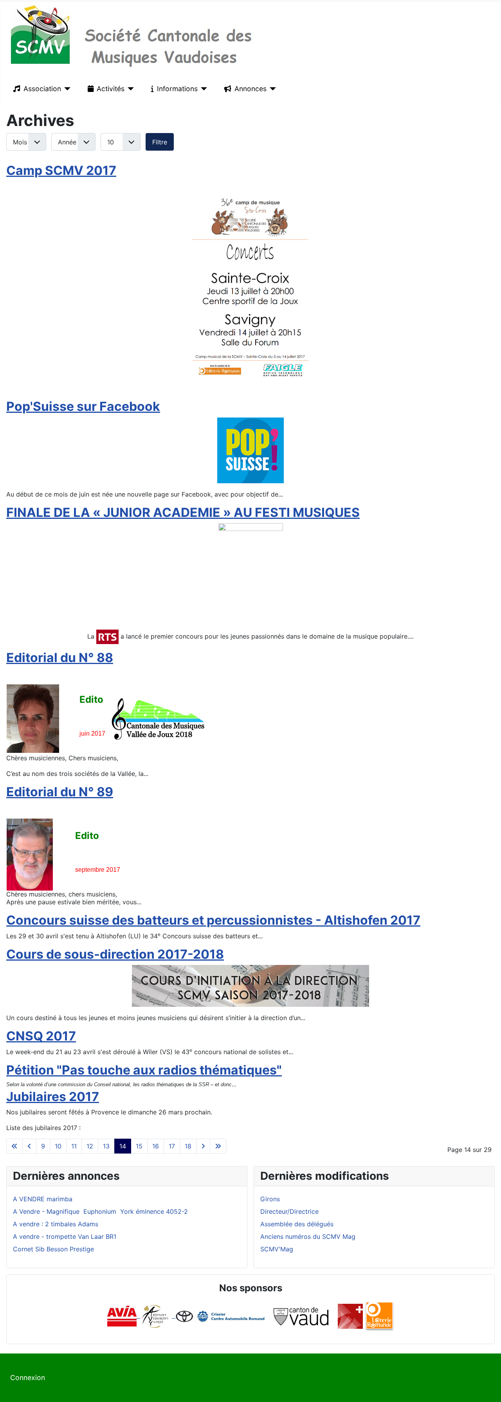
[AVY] (155, 1315)
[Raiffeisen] (174, 1315)
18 (188, 1146)
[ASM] (350, 1315)
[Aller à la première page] (14, 1146)
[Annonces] (271, 88)
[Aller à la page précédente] (29, 1146)
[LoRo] (379, 1315)
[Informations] (202, 88)
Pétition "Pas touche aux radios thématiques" (144, 1070)
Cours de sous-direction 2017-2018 (115, 954)
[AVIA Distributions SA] (124, 1315)
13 (106, 1146)
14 (122, 1146)
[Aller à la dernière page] (218, 1146)
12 (90, 1146)
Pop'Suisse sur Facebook (83, 406)
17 (172, 1146)
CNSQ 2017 (41, 1036)
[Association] (66, 88)
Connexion (27, 1377)
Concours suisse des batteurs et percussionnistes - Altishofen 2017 (213, 920)
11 (74, 1146)
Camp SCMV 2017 (61, 170)
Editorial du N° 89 (59, 791)
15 (139, 1146)
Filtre (159, 142)
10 (58, 1146)
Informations (177, 89)
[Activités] (129, 88)
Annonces (250, 89)
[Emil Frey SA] (221, 1315)
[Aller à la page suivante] (203, 1146)
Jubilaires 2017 (52, 1096)
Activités (110, 89)
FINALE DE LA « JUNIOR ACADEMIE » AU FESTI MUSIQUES (183, 512)
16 (155, 1146)
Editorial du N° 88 (59, 657)
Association (42, 89)
